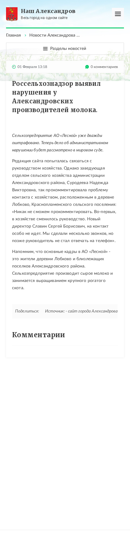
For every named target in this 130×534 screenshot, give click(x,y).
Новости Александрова (52, 35)
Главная (13, 35)
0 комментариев (104, 67)
